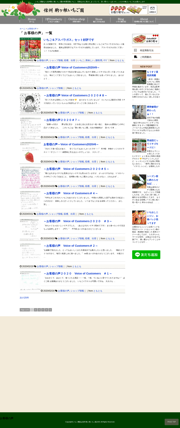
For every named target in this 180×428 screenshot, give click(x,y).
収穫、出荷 (69, 60)
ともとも (119, 60)
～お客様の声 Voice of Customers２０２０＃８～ (75, 95)
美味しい (89, 60)
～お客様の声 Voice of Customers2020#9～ (72, 67)
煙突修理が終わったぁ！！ (152, 110)
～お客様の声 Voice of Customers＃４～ (71, 193)
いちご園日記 (132, 20)
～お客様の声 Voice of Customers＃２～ (71, 245)
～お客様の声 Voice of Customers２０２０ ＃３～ (78, 221)
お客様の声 (42, 60)
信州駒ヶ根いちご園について (155, 20)
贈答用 (98, 60)
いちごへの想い (64, 20)
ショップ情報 (56, 60)
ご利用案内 (145, 57)
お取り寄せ (87, 20)
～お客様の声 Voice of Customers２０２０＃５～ (76, 168)
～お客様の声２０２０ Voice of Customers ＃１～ (78, 273)
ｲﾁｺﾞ (105, 60)
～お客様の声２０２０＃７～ (62, 119)
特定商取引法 (147, 50)
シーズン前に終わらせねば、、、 (152, 180)
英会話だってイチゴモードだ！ (152, 144)
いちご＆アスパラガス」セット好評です (69, 39)
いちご (80, 60)
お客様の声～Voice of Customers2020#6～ (71, 144)
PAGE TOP (171, 422)
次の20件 (24, 297)
